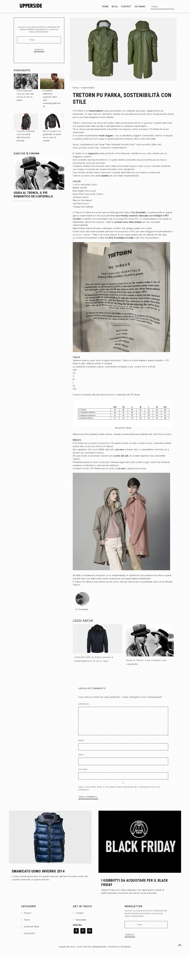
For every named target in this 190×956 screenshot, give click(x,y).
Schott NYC (29, 933)
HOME (105, 6)
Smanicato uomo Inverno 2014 (38, 871)
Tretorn (76, 585)
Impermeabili (88, 88)
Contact (79, 913)
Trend (27, 920)
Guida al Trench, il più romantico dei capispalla (33, 194)
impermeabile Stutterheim (138, 578)
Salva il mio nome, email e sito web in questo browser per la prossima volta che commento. (119, 788)
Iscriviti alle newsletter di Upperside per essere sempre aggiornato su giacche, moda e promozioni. (39, 29)
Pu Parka (155, 129)
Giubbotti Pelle (31, 927)
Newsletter (81, 920)
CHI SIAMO (140, 6)
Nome (81, 740)
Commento (84, 704)
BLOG (115, 6)
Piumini (27, 913)
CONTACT (126, 6)
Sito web (82, 769)
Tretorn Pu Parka (83, 582)
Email (81, 755)
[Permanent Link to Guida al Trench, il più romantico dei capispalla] (149, 640)
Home (76, 88)
